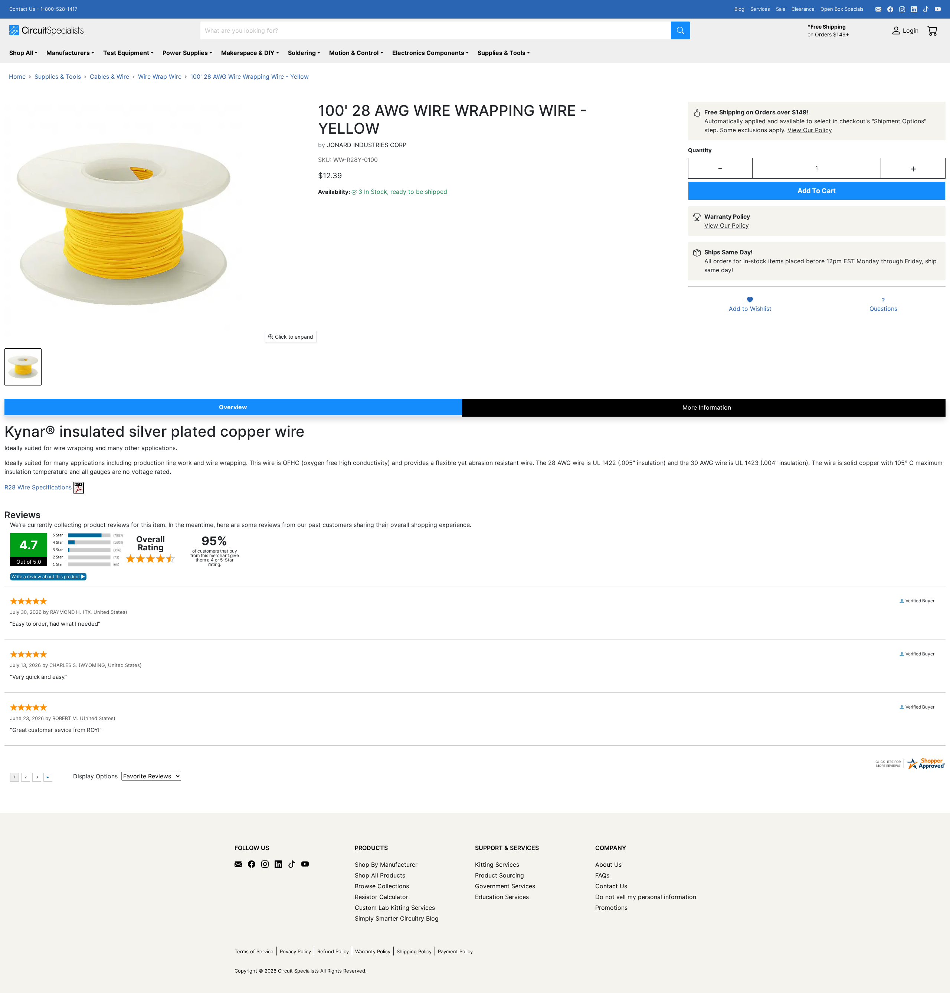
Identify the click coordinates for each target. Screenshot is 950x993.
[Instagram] (902, 9)
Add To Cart (816, 191)
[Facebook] (890, 9)
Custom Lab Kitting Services (395, 907)
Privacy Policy (295, 951)
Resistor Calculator (381, 897)
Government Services (505, 886)
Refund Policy (333, 951)
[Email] (878, 9)
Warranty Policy (372, 951)
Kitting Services (497, 864)
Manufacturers (68, 52)
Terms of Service (254, 951)
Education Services (502, 897)
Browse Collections (382, 886)
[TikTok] (926, 9)
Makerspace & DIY (248, 52)
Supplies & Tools (501, 52)
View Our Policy (809, 130)
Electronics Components (428, 52)
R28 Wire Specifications (38, 487)
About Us (608, 864)
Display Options (95, 776)
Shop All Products (380, 875)
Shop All (21, 52)
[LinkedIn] (914, 9)
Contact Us (611, 886)
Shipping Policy (414, 951)
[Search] (680, 30)
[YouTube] (938, 9)
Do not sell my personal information (645, 897)
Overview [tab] (233, 407)
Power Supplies (185, 52)
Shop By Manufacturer (386, 864)
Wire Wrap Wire (159, 76)
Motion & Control (354, 52)
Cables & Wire (109, 76)
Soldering (302, 52)
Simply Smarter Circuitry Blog (397, 918)
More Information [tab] (706, 407)
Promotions (611, 907)
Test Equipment (126, 52)
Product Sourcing (499, 875)
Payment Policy (455, 951)
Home (17, 76)
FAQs (602, 875)
